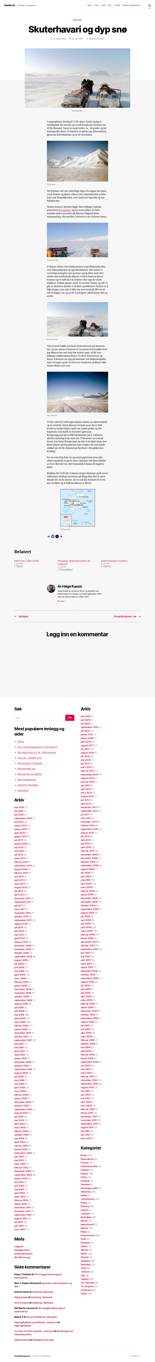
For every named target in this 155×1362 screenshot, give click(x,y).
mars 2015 (19, 858)
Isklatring (86, 1191)
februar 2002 (21, 1200)
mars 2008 (20, 1022)
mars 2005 (20, 1127)
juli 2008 (19, 1007)
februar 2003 (21, 1167)
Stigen (20, 741)
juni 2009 (19, 967)
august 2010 (21, 923)
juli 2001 (18, 1222)
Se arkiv (61, 601)
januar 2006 (20, 1098)
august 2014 (21, 869)
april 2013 (19, 880)
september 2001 (23, 1215)
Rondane (85, 1242)
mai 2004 (19, 1138)
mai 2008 (19, 1014)
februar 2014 (21, 873)
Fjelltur (84, 1173)
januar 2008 (20, 1029)
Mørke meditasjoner (131, 5)
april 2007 (19, 1051)
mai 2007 (19, 1047)
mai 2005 (19, 1120)
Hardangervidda (89, 1188)
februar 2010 (21, 942)
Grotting (85, 1181)
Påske (84, 1232)
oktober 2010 (21, 916)
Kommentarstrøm (23, 1253)
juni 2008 (19, 1011)
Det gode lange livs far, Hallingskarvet (36, 752)
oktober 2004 (21, 1134)
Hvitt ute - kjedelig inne (29, 758)
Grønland (85, 1184)
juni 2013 (19, 876)
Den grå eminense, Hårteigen (41, 1317)
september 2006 (23, 1069)
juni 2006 (19, 1080)
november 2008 (22, 993)
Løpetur (85, 1210)
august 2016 (21, 843)
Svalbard (77, 20)
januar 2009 (20, 985)
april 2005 (19, 1124)
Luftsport (86, 1213)
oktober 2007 (21, 1036)
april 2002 (19, 1193)
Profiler (117, 5)
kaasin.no (9, 5)
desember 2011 (22, 898)
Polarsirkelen (88, 1235)
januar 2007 (20, 1058)
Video (96, 5)
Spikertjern (23, 790)
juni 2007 (19, 1044)
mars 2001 (20, 1229)
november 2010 (22, 913)
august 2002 (21, 1178)
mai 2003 (19, 1160)
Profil (83, 1239)
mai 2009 (19, 971)
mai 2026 (19, 807)
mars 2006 (20, 1091)
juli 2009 (19, 964)
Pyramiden (65, 210)
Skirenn (85, 1250)
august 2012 (20, 887)
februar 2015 (21, 862)
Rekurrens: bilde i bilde (26, 561)
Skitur (84, 1253)
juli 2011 (18, 905)
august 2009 (21, 960)
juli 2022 (19, 822)
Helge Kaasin (61, 39)
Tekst (84, 1268)
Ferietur (85, 1162)
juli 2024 (19, 814)
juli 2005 (19, 1116)
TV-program (87, 1286)
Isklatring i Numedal (27, 785)
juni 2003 (19, 1156)
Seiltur (84, 1246)
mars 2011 (19, 909)
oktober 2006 (21, 1065)
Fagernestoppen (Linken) (114, 561)
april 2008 (19, 1018)
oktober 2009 (21, 953)
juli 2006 (19, 1076)
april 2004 (19, 1142)
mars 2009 (20, 978)
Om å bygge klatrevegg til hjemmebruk (37, 747)
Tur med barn (88, 1282)
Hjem (89, 5)
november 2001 (22, 1211)
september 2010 (23, 920)
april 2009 (19, 974)
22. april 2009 (77, 39)
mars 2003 (20, 1164)
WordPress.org (22, 1257)
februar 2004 (21, 1145)
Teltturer (85, 1271)
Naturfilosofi (87, 1224)
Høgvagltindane (22, 1325)
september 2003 (23, 1153)
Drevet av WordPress (42, 1356)
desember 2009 (22, 945)
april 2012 (19, 894)
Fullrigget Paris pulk (42, 1340)
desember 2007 (22, 1033)
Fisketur (85, 1170)
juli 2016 (18, 847)
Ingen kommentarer (96, 39)
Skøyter (85, 1257)
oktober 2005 (21, 1105)
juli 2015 (18, 854)
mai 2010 (19, 934)
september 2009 (23, 956)
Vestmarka (86, 1290)
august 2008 (21, 1004)
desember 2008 (22, 989)
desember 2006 (22, 1062)
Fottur (84, 1177)
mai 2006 (19, 1084)
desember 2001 (22, 1207)
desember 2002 (22, 1171)
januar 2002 (20, 1204)
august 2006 (21, 1073)
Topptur (85, 1279)
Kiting (84, 1202)
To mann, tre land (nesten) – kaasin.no (34, 1331)
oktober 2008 (21, 996)
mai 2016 (19, 851)
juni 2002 (19, 1185)
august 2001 (21, 1218)
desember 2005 (22, 1102)
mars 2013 (19, 884)
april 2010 (19, 938)
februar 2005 (21, 1131)
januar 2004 (20, 1149)
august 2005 (21, 1113)
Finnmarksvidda (89, 1166)
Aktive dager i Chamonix (29, 763)
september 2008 (23, 1000)
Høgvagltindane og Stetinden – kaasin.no (35, 1322)
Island (84, 1195)
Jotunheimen (88, 1199)
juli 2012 (18, 891)
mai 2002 (19, 1189)
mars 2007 (20, 1054)
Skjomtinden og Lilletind (29, 774)
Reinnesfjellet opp (26, 768)
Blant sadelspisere (26, 779)
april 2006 (19, 1087)
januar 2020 (20, 829)
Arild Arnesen (21, 1302)
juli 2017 (18, 840)
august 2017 (20, 836)
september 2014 (23, 865)
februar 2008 (21, 1025)
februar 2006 (21, 1095)
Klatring (85, 1206)
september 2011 (22, 902)
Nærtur (84, 1228)
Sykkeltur (86, 1264)
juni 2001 (19, 1225)
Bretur (84, 1155)
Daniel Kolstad (21, 1340)
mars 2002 (20, 1196)
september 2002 (23, 1175)
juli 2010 (18, 927)
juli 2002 (19, 1182)
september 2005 (23, 1109)
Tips (109, 5)
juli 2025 (19, 811)
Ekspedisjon (87, 1159)
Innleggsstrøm (22, 1250)
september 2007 (23, 1040)
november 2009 (22, 949)
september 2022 (23, 818)
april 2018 (19, 833)
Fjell (103, 5)
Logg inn (18, 1246)
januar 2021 (20, 825)
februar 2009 (21, 982)
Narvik (84, 1221)
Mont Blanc (86, 1217)
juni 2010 (19, 931)
